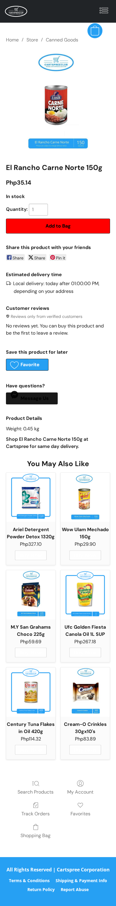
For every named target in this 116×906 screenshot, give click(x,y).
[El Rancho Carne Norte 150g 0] (58, 102)
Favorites (80, 814)
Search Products (36, 792)
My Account (80, 792)
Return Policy (41, 889)
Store (32, 40)
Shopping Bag (36, 835)
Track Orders (35, 814)
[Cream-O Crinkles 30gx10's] (85, 692)
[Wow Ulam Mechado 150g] (85, 497)
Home (12, 40)
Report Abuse (75, 889)
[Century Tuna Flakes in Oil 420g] (30, 692)
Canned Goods (62, 40)
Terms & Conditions (29, 880)
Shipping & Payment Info (81, 880)
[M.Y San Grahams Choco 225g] (30, 594)
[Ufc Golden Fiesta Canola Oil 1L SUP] (85, 594)
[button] (17, 11)
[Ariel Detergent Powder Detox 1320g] (30, 497)
